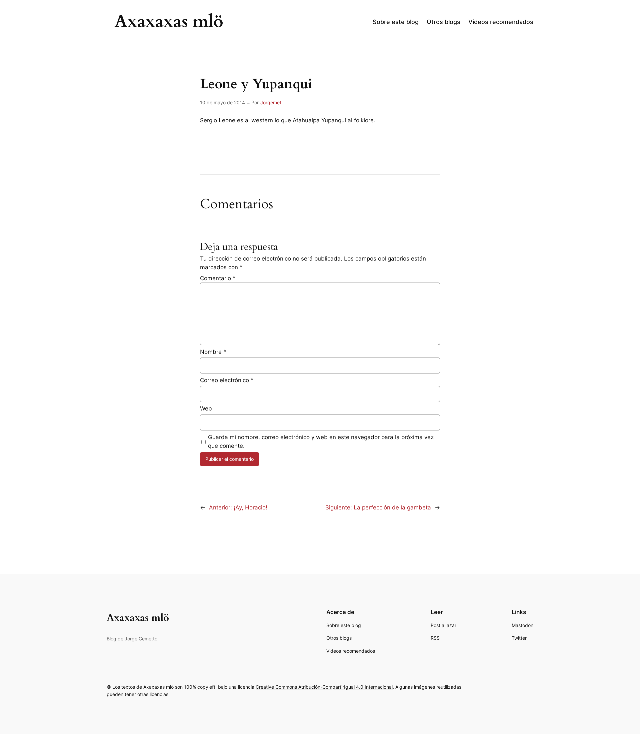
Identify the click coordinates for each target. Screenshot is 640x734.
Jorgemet (270, 102)
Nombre (213, 352)
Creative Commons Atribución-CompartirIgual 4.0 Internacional (324, 687)
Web (206, 408)
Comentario (218, 278)
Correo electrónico (227, 380)
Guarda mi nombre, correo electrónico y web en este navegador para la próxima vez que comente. (321, 441)
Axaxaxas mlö (169, 21)
